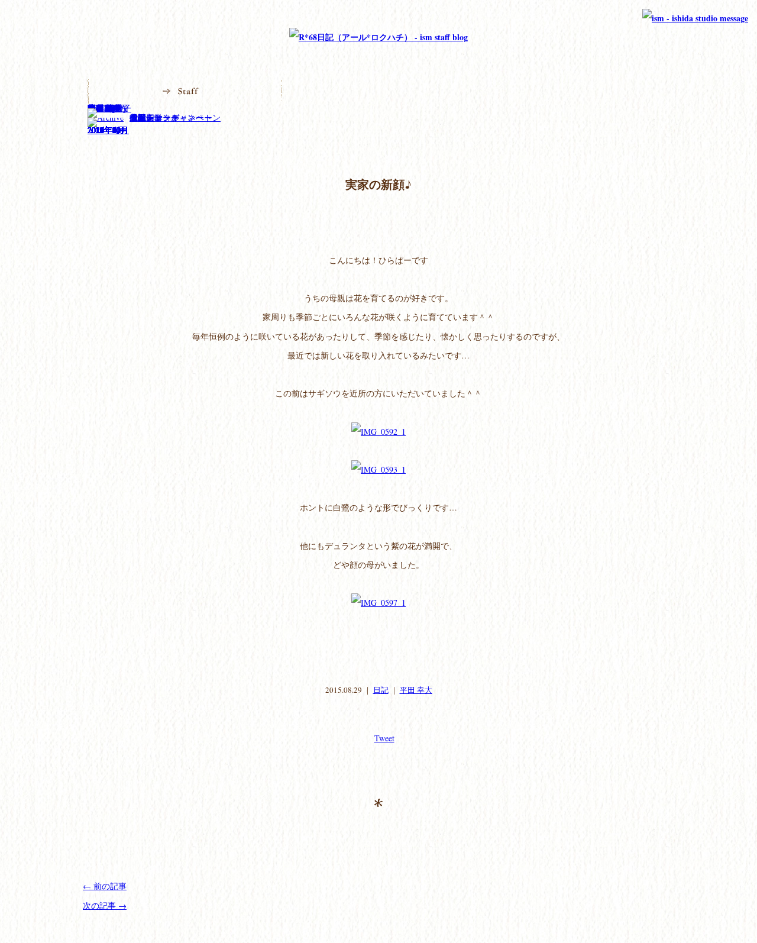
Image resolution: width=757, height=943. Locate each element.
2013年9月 (106, 129)
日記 (381, 689)
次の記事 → (105, 905)
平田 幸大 (416, 689)
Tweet (384, 738)
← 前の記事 (105, 886)
